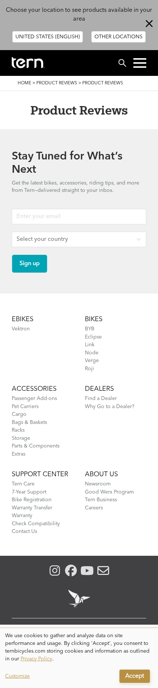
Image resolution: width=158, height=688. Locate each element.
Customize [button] (17, 676)
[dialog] (79, 658)
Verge (92, 360)
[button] (139, 63)
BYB (89, 328)
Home (24, 83)
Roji (89, 368)
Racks (18, 430)
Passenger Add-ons (34, 398)
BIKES (94, 319)
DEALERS (99, 389)
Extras (18, 454)
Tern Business (101, 499)
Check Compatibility (36, 523)
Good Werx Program (109, 492)
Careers (94, 507)
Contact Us (24, 531)
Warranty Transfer (32, 507)
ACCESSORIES (34, 389)
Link (89, 344)
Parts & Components (36, 446)
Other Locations (118, 36)
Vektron (21, 328)
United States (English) (47, 36)
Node (91, 352)
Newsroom (98, 484)
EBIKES (22, 319)
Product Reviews (56, 83)
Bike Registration (31, 499)
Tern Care (23, 484)
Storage (21, 438)
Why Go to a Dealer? (109, 406)
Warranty (22, 515)
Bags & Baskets (29, 422)
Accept (134, 676)
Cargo (19, 414)
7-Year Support (29, 492)
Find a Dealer (101, 398)
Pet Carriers (25, 406)
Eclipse (93, 337)
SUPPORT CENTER (40, 474)
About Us (101, 474)
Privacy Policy (36, 658)
